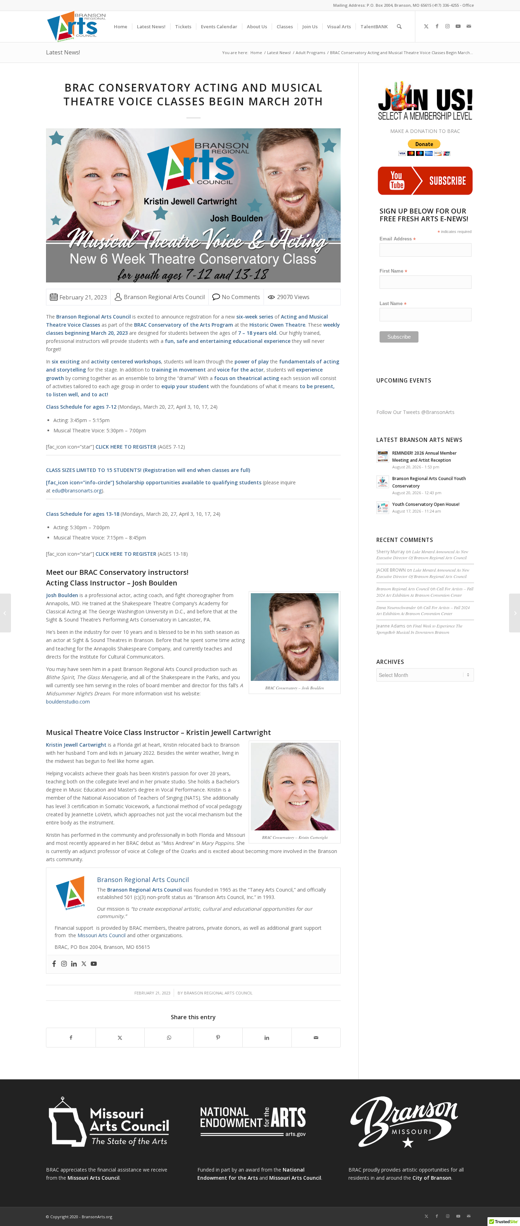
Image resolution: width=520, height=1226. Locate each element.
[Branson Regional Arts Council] (80, 26)
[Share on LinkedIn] (267, 1037)
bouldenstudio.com (68, 701)
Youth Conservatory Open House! (426, 504)
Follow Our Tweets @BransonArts (415, 412)
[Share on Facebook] (71, 1037)
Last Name (393, 304)
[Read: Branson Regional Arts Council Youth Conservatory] (382, 481)
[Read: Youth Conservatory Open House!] (382, 507)
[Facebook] (54, 964)
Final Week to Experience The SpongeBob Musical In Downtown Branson (419, 629)
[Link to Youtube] (458, 26)
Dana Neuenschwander (396, 607)
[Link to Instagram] (447, 26)
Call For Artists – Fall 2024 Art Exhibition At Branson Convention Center (424, 592)
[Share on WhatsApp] (169, 1037)
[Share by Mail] (316, 1037)
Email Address (398, 239)
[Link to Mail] (468, 26)
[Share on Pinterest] (218, 1037)
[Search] (399, 26)
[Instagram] (64, 964)
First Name (393, 271)
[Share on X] (120, 1037)
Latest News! (63, 52)
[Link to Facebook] (437, 26)
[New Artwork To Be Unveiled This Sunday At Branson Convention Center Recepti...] (514, 613)
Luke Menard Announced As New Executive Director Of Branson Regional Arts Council (422, 555)
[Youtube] (94, 964)
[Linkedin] (74, 964)
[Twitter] (84, 964)
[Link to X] (426, 26)
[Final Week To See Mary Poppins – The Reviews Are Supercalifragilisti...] (5, 613)
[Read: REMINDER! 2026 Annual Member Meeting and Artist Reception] (382, 456)
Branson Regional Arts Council (218, 993)
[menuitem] (120, 26)
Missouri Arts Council (101, 935)
